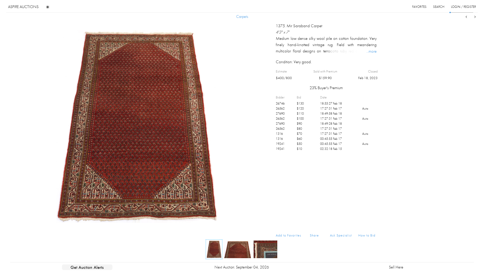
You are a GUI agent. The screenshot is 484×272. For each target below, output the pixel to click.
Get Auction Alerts (87, 267)
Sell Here (396, 267)
